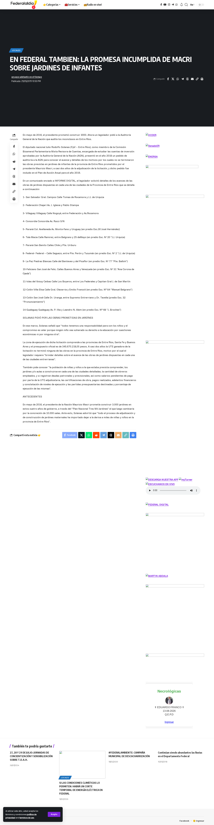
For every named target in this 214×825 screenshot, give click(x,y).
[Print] (202, 78)
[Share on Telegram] (182, 78)
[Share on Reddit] (14, 161)
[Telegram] (173, 5)
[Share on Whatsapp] (177, 78)
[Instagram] (169, 5)
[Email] (192, 78)
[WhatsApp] (176, 5)
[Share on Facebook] (168, 78)
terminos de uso (27, 817)
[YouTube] (165, 5)
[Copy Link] (197, 78)
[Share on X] (173, 78)
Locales (16, 50)
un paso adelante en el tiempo (26, 76)
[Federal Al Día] (24, 4)
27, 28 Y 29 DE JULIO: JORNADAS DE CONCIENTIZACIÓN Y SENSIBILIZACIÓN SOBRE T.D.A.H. (31, 756)
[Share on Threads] (187, 78)
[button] (54, 814)
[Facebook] (161, 5)
